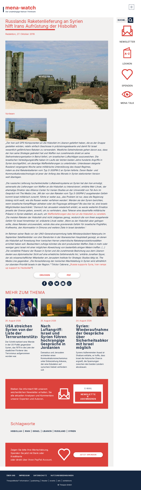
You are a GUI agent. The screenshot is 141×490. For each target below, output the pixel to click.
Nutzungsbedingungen (62, 475)
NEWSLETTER (127, 41)
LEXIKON (127, 63)
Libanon (47, 431)
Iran (27, 431)
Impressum (24, 475)
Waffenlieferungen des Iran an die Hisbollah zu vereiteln (76, 213)
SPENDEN (127, 85)
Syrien (72, 431)
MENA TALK (127, 103)
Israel (36, 431)
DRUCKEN (45, 275)
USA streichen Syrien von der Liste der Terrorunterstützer (23, 331)
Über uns (10, 475)
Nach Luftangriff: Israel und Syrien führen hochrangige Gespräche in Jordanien (54, 337)
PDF (69, 275)
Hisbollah (16, 431)
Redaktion (10, 34)
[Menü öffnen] (131, 7)
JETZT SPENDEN (88, 455)
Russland (60, 431)
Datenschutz (40, 475)
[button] (44, 283)
